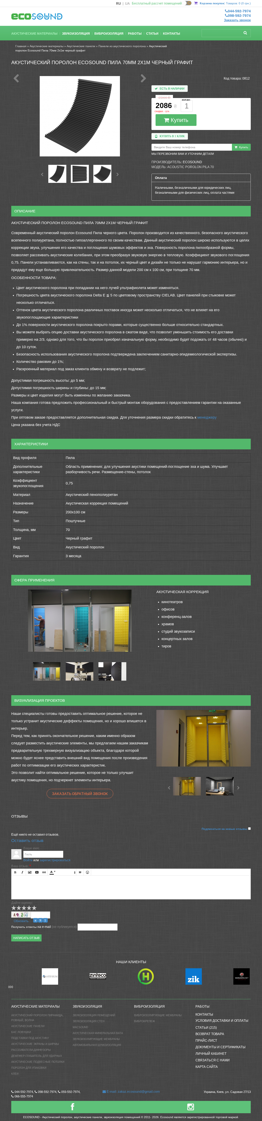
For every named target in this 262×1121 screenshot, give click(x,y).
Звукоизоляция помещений (94, 1015)
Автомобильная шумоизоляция (97, 1045)
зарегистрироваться (55, 860)
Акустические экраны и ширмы (35, 1044)
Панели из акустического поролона (122, 46)
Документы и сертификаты (220, 1047)
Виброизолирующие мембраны (158, 1015)
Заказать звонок (237, 20)
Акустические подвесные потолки (37, 1061)
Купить (178, 120)
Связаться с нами (212, 1060)
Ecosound (192, 162)
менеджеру (207, 417)
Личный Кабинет (211, 1053)
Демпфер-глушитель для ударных (36, 1055)
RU (118, 3)
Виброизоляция (108, 33)
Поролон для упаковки (28, 1067)
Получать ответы (24, 926)
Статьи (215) (206, 1027)
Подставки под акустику (30, 1038)
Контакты (171, 33)
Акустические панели (81, 46)
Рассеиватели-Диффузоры (31, 1050)
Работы (135, 33)
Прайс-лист (206, 1040)
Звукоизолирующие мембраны (96, 1039)
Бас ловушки (21, 1032)
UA (127, 3)
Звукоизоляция (76, 33)
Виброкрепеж (144, 1021)
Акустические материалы (34, 33)
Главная (20, 46)
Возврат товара (209, 1034)
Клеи (14, 1073)
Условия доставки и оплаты (221, 1020)
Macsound (80, 1027)
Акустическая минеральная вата (98, 1033)
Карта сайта (206, 1067)
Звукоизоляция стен (88, 1021)
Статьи (152, 33)
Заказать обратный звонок (80, 793)
